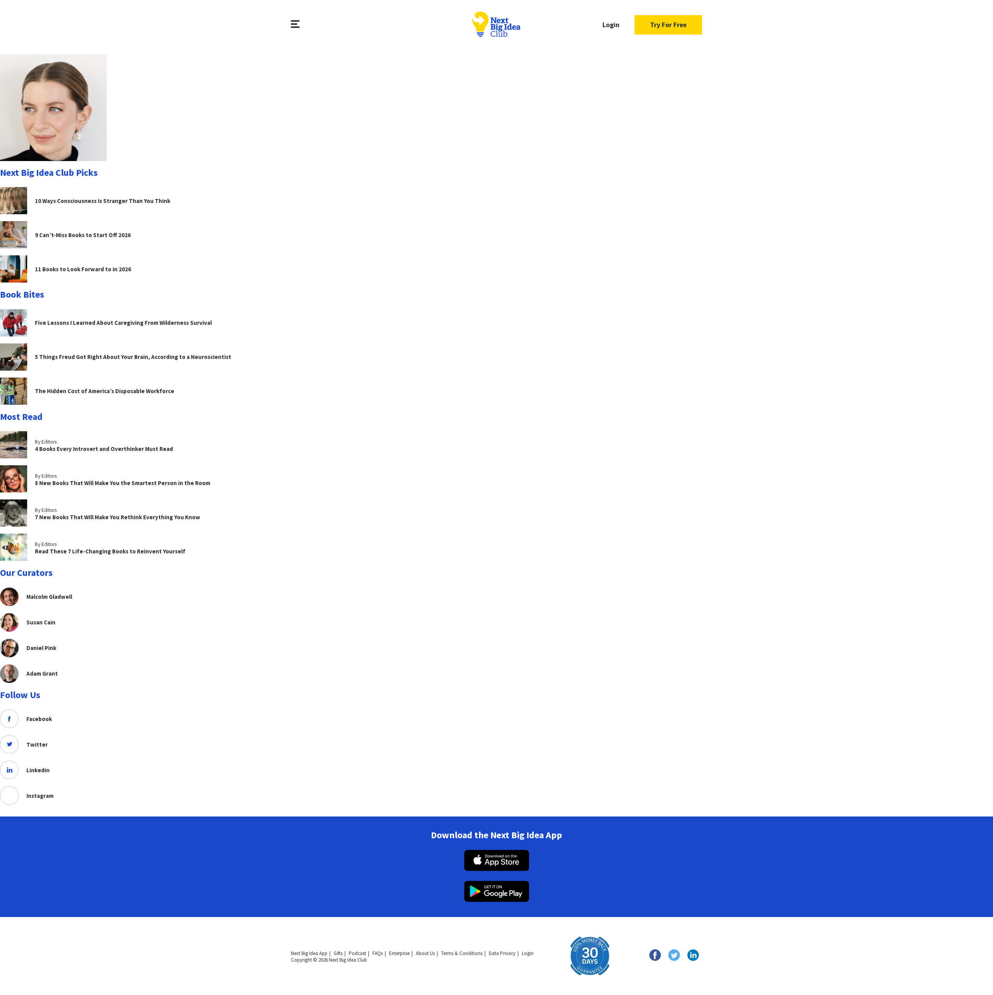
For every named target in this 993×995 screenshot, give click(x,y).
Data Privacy (502, 953)
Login (610, 24)
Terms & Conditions (462, 953)
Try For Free (668, 24)
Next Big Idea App (309, 953)
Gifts (338, 953)
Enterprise (399, 953)
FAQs (377, 953)
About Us (425, 953)
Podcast (357, 953)
